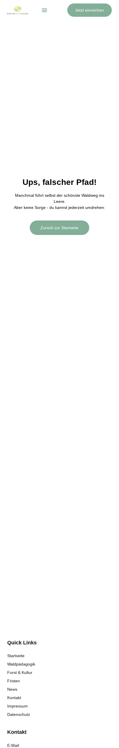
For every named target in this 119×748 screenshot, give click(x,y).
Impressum (17, 706)
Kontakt (14, 697)
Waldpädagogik (21, 664)
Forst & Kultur (19, 672)
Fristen (13, 681)
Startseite (16, 655)
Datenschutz (18, 714)
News (12, 689)
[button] (44, 10)
